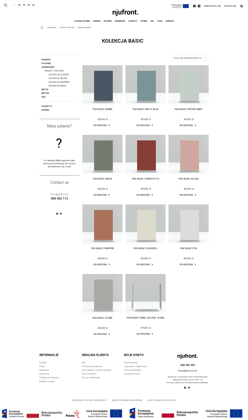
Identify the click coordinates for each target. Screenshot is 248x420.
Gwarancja (44, 373)
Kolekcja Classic (59, 74)
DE (29, 5)
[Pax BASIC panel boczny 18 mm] (145, 294)
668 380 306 (187, 365)
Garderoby (48, 67)
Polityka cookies (47, 381)
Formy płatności (89, 373)
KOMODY (46, 59)
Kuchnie (46, 63)
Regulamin (44, 370)
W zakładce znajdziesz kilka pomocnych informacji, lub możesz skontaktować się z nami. (59, 163)
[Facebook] (194, 6)
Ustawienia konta (132, 373)
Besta (44, 89)
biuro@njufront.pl (59, 194)
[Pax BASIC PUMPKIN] (102, 224)
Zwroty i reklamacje (91, 377)
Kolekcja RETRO (58, 78)
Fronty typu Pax (54, 70)
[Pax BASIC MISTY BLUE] (145, 85)
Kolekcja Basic (57, 85)
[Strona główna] (125, 12)
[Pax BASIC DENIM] (102, 85)
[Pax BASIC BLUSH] (188, 155)
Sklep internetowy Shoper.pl (161, 400)
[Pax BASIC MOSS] (102, 155)
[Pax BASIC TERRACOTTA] (145, 155)
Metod (45, 93)
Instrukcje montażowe (92, 366)
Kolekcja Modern (59, 82)
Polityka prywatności (49, 377)
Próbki (45, 110)
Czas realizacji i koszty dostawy (96, 370)
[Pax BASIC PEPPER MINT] (188, 85)
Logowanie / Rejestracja (135, 366)
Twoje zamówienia (132, 370)
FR (24, 5)
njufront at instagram (60, 214)
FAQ (84, 362)
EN (19, 5)
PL (14, 5)
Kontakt (43, 362)
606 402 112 (59, 198)
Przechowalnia (130, 362)
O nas (42, 366)
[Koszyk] (240, 6)
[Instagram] (199, 6)
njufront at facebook (57, 214)
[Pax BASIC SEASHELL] (145, 224)
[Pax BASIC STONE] (102, 294)
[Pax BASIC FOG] (188, 224)
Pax (43, 97)
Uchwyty (46, 106)
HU (33, 5)
